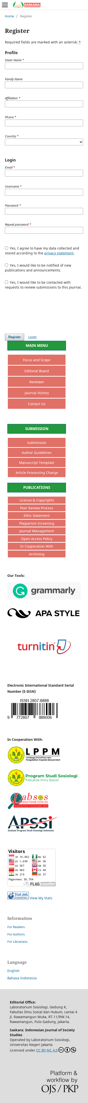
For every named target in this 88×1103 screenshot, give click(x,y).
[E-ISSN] (32, 718)
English (13, 970)
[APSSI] (44, 831)
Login (32, 337)
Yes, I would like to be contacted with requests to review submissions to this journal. (43, 285)
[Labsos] (44, 808)
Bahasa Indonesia (22, 978)
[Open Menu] (5, 5)
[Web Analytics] (18, 898)
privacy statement (59, 253)
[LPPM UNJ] (44, 762)
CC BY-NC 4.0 (47, 1050)
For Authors (16, 934)
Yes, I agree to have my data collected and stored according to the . (42, 250)
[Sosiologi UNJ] (44, 785)
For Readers (16, 927)
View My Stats (41, 898)
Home (9, 16)
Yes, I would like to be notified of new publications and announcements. (38, 267)
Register (14, 337)
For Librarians (17, 941)
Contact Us (36, 403)
